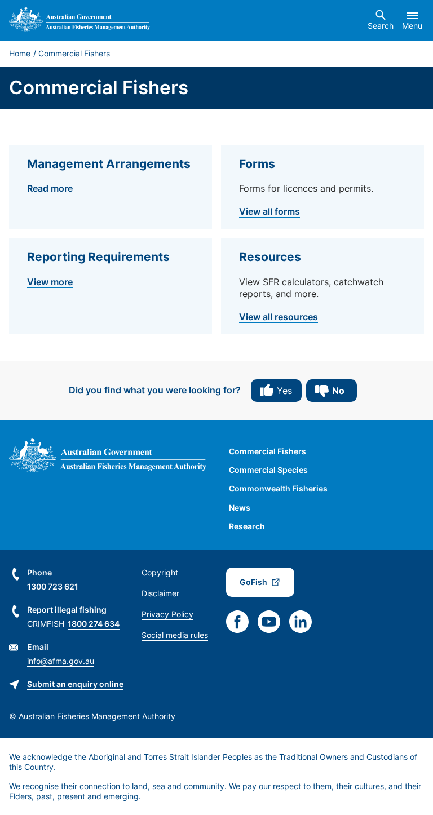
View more (50, 281)
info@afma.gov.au (60, 661)
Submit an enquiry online (75, 684)
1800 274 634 (94, 623)
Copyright (160, 572)
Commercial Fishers (267, 451)
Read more (50, 188)
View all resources (278, 316)
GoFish (253, 582)
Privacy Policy (167, 614)
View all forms (269, 211)
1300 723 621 (52, 586)
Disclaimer (160, 593)
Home (19, 53)
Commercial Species (268, 470)
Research (247, 526)
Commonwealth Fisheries (278, 488)
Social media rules (175, 635)
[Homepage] (79, 20)
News (239, 507)
